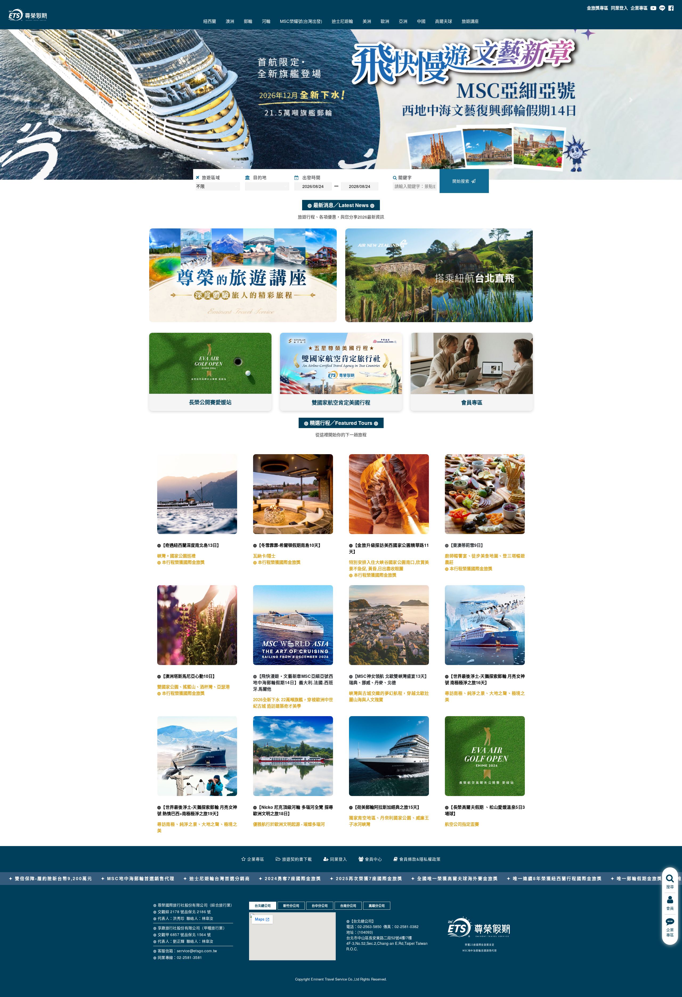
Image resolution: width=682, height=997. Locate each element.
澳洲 (230, 21)
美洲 (367, 21)
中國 (421, 21)
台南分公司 (348, 905)
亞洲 (403, 21)
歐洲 (385, 21)
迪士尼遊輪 (342, 21)
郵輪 (248, 21)
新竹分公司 (291, 905)
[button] (51, 100)
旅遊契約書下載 (297, 859)
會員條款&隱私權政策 (420, 859)
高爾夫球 (443, 21)
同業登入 (619, 8)
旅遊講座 (470, 21)
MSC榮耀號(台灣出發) (301, 21)
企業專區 (639, 8)
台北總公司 (263, 905)
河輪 (266, 21)
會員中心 (373, 859)
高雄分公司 (377, 905)
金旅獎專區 (597, 8)
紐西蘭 (209, 21)
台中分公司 (320, 905)
